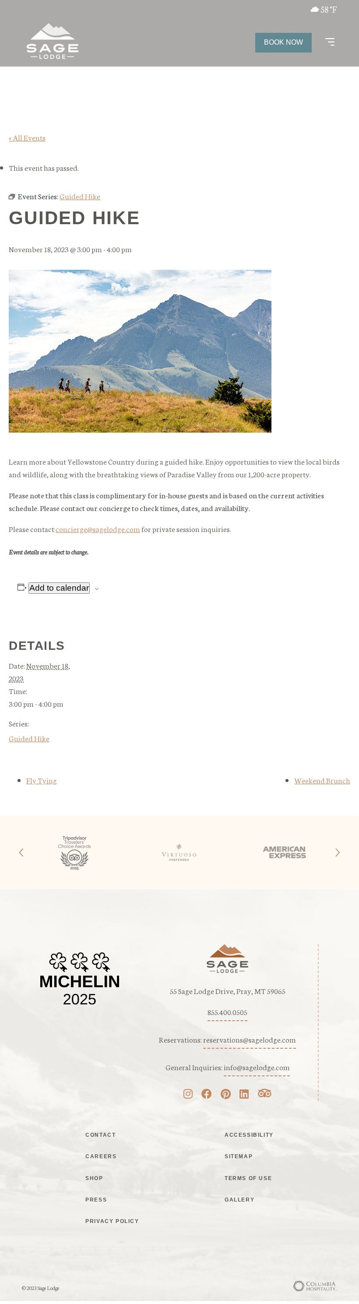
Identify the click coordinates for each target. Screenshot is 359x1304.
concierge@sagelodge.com (98, 528)
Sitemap (239, 1156)
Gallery (239, 1200)
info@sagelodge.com (257, 1066)
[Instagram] (188, 1095)
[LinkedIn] (244, 1095)
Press (96, 1200)
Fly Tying (41, 780)
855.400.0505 (227, 1011)
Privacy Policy (112, 1221)
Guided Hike (29, 738)
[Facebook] (206, 1095)
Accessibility (249, 1135)
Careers (100, 1156)
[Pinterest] (225, 1095)
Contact (100, 1135)
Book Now (283, 42)
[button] (330, 42)
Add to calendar (59, 587)
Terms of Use (248, 1178)
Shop (94, 1178)
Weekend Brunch (322, 780)
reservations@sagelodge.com (249, 1039)
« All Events (27, 137)
